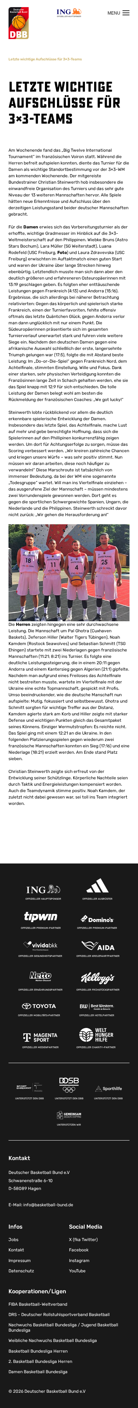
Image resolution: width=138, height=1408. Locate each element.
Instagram (79, 1260)
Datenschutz (21, 1270)
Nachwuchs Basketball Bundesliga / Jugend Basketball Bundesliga (63, 1327)
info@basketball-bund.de (48, 1204)
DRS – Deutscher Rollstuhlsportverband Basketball (59, 1314)
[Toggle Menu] (119, 13)
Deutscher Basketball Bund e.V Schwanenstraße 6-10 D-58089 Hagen (39, 1180)
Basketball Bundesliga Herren (38, 1351)
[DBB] (18, 23)
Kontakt (16, 1249)
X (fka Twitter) (83, 1239)
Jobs (13, 1239)
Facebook (78, 1249)
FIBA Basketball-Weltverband (37, 1304)
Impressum (19, 1260)
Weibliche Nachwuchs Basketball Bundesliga (52, 1340)
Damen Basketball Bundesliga (38, 1371)
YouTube (77, 1270)
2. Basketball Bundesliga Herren (40, 1361)
